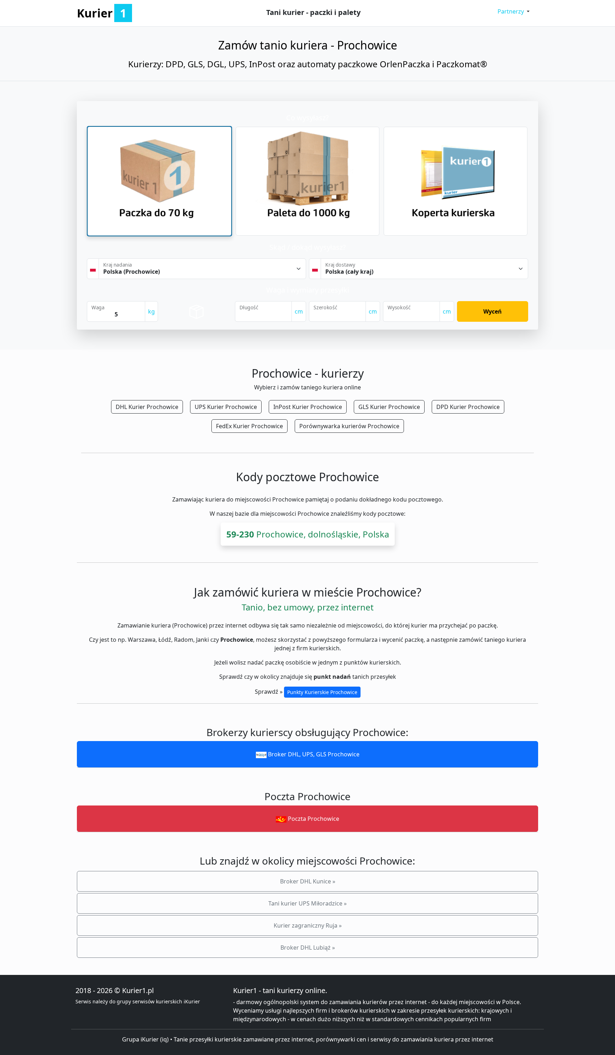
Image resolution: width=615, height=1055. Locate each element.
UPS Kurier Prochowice (226, 407)
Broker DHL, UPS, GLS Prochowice (313, 754)
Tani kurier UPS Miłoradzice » (307, 903)
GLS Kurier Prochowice (389, 407)
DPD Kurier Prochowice (468, 407)
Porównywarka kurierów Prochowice (349, 426)
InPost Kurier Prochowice (307, 407)
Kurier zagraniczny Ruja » (308, 925)
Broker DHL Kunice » (307, 881)
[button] (513, 11)
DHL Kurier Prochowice (147, 407)
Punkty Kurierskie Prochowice (322, 692)
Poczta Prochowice (313, 819)
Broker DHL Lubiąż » (307, 947)
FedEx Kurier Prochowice (249, 426)
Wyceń (492, 311)
